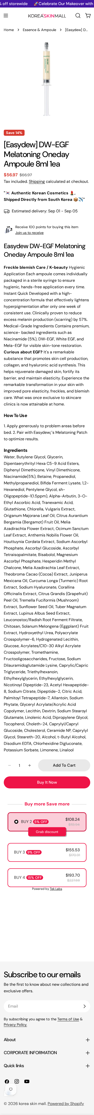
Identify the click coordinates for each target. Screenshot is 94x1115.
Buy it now (47, 782)
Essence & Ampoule (39, 30)
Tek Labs (56, 889)
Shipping (37, 181)
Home (9, 30)
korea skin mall (32, 1103)
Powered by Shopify (66, 1103)
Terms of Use (68, 1019)
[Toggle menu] (6, 16)
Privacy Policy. (15, 1024)
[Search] (78, 16)
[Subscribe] (84, 1006)
